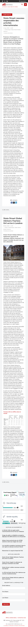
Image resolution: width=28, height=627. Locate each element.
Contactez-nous (22, 617)
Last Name (5, 597)
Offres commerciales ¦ (11, 617)
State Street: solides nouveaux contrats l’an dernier (13, 568)
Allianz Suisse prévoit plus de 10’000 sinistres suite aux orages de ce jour (12, 541)
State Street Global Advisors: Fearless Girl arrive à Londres (13, 557)
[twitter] (14, 202)
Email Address (6, 585)
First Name (5, 591)
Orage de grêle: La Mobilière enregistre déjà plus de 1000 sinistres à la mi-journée (13, 536)
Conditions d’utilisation (9, 625)
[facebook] (12, 202)
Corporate (7, 14)
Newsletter (23, 1)
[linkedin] (16, 202)
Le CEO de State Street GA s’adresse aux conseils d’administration (13, 573)
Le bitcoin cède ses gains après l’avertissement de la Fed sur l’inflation (13, 531)
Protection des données (20, 625)
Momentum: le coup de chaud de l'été (12, 550)
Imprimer (14, 200)
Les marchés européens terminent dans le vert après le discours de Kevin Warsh (13, 546)
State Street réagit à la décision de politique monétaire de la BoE (12, 563)
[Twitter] (4, 1)
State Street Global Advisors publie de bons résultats (13, 578)
